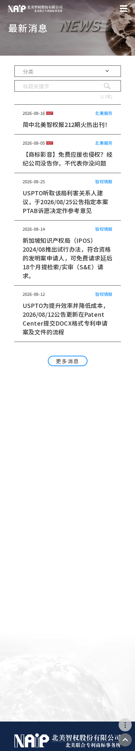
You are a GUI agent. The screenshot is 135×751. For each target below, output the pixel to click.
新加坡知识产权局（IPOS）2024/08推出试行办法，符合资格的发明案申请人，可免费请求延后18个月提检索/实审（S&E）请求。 (67, 258)
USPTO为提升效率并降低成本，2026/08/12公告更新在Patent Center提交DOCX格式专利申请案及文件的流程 (66, 318)
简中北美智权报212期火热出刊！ (67, 124)
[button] (67, 71)
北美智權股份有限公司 (35, 8)
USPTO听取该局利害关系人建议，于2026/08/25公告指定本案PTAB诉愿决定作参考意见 (65, 201)
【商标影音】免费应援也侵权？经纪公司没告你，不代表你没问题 (67, 158)
